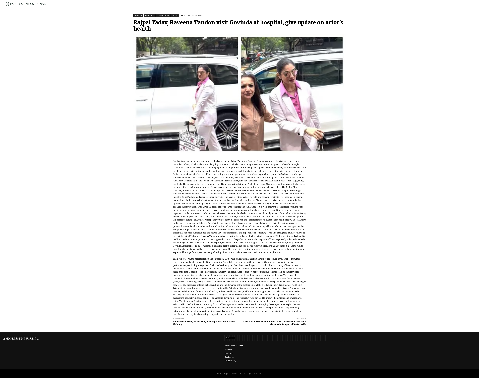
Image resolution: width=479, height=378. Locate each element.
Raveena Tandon (163, 15)
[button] (473, 4)
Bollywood (138, 15)
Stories (175, 15)
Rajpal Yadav (149, 15)
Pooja (184, 15)
